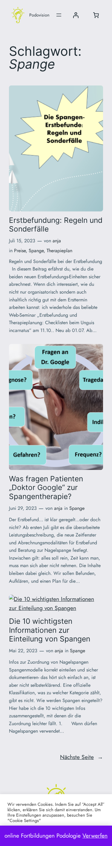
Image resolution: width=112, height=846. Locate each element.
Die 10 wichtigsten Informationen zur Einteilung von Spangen (49, 630)
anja (57, 240)
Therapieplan (59, 250)
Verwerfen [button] (95, 835)
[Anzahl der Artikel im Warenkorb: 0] (96, 15)
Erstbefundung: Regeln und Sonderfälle (55, 224)
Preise (20, 250)
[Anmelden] (75, 15)
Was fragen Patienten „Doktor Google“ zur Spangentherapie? (46, 487)
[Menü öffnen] (58, 15)
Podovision (39, 15)
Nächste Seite (81, 757)
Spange (36, 250)
